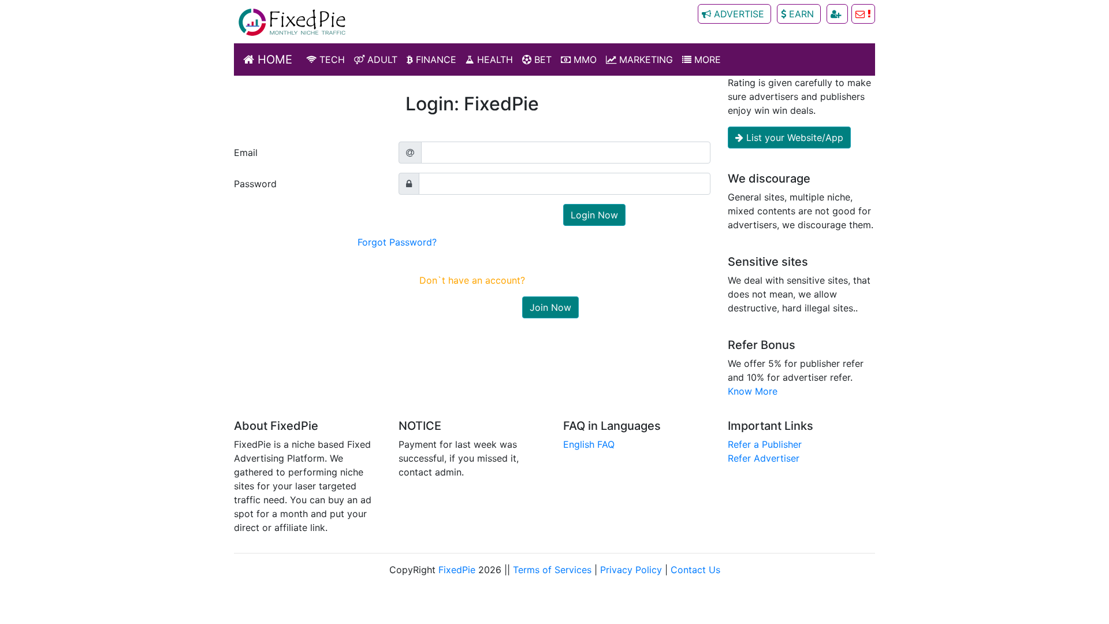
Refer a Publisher (765, 444)
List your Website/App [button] (793, 137)
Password (255, 184)
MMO (584, 59)
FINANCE (434, 59)
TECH (331, 59)
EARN (801, 14)
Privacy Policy (631, 569)
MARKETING (644, 59)
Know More (752, 391)
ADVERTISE (739, 14)
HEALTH (493, 59)
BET (541, 59)
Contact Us (695, 569)
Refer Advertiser (763, 458)
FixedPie (456, 569)
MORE (706, 59)
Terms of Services (552, 569)
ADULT (380, 59)
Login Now (594, 215)
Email (246, 152)
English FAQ (589, 444)
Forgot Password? (397, 242)
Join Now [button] (550, 307)
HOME (273, 59)
